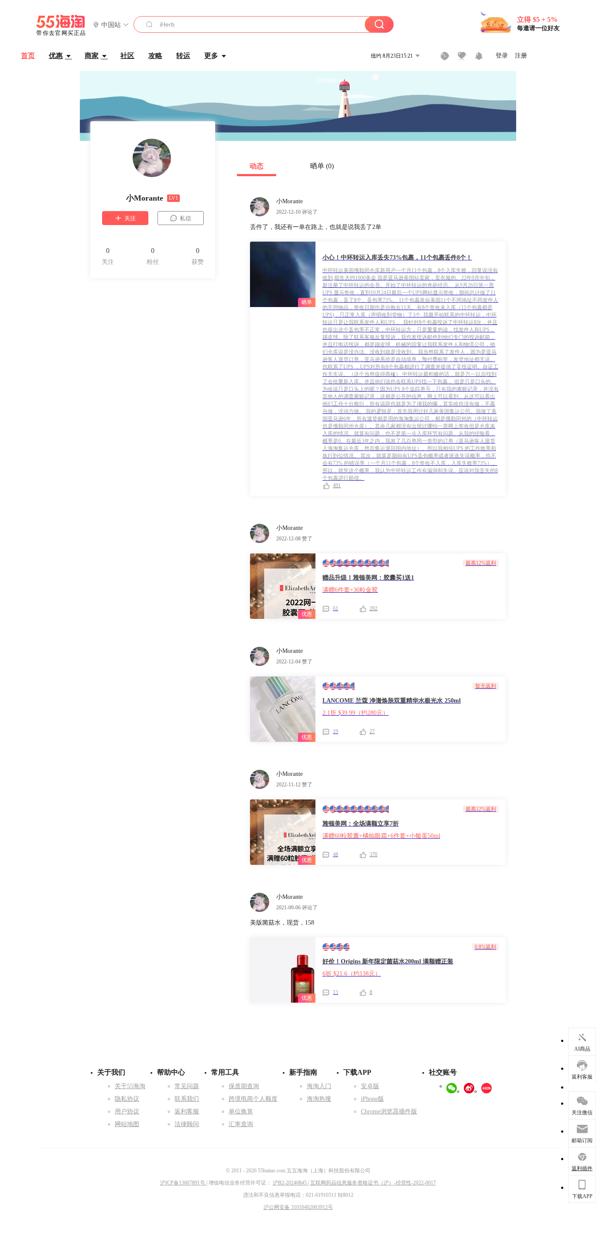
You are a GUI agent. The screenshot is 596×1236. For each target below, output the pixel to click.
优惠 (56, 55)
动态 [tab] (257, 166)
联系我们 (187, 1099)
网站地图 (127, 1124)
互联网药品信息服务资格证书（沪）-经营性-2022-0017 (373, 1183)
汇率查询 (241, 1124)
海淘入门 (319, 1086)
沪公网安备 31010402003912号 (298, 1207)
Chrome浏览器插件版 (389, 1111)
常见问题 (187, 1086)
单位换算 (241, 1111)
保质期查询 (244, 1086)
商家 (92, 55)
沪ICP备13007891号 (183, 1183)
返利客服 (187, 1111)
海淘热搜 (319, 1099)
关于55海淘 (130, 1086)
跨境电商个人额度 (253, 1099)
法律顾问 (187, 1124)
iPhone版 (372, 1099)
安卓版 (370, 1086)
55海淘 (61, 25)
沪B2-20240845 (290, 1183)
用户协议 (127, 1111)
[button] (111, 25)
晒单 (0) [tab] (322, 166)
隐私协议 (127, 1099)
